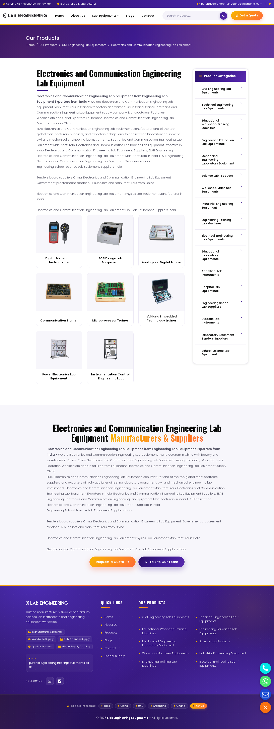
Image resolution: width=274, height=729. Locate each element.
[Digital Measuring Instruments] (59, 234)
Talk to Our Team (163, 562)
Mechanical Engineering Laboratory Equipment (159, 643)
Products (111, 633)
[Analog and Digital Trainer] (162, 234)
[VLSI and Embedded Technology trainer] (162, 292)
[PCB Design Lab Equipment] (110, 234)
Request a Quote (110, 562)
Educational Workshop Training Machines (164, 631)
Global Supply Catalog (76, 646)
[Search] (223, 16)
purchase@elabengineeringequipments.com (231, 4)
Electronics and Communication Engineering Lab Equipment (151, 45)
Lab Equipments (104, 16)
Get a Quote (248, 15)
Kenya (200, 706)
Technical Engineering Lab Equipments (217, 619)
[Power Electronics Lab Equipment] (59, 350)
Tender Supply (115, 656)
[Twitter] (270, 3)
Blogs (130, 16)
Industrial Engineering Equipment (222, 653)
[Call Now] (265, 668)
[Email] (50, 681)
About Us (78, 16)
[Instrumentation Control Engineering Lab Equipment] (110, 350)
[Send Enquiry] (265, 694)
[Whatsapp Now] (265, 681)
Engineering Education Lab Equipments (218, 631)
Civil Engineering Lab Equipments (84, 45)
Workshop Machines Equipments (165, 653)
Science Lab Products (214, 641)
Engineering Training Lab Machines (159, 664)
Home (59, 16)
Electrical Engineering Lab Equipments (217, 664)
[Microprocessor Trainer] (110, 292)
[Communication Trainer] (59, 292)
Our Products (48, 45)
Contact (147, 16)
